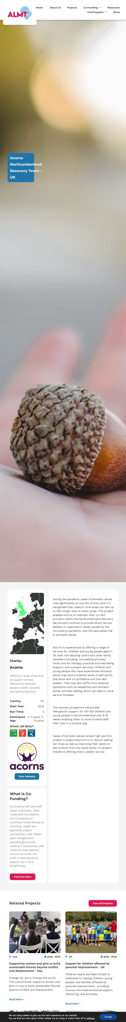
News (116, 12)
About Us (55, 7)
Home (39, 7)
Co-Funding (91, 7)
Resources (113, 7)
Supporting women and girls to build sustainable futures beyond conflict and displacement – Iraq (34, 967)
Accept (108, 1016)
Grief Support (95, 12)
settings (90, 1018)
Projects (72, 7)
